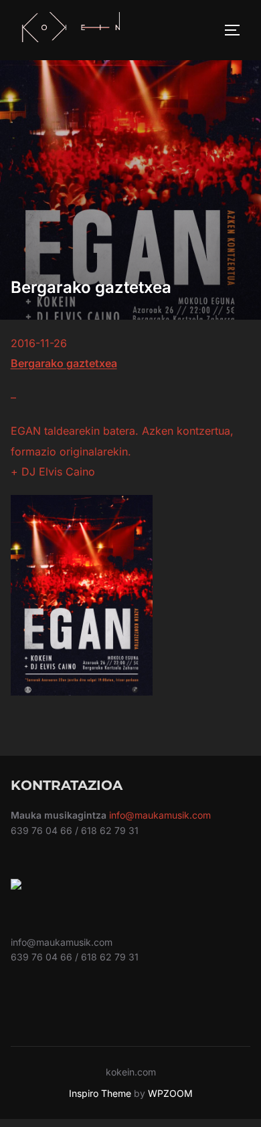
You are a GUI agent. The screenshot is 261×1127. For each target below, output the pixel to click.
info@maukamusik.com (160, 815)
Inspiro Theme (100, 1093)
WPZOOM (170, 1093)
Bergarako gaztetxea (64, 363)
